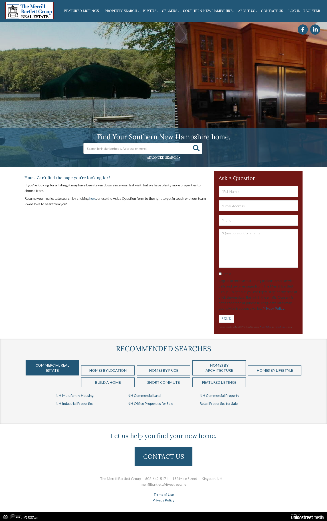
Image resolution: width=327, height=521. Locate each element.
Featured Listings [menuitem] (81, 11)
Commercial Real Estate (52, 367)
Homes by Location (108, 370)
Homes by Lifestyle (275, 370)
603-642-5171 (156, 478)
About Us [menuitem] (246, 11)
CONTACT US (163, 457)
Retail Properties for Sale (219, 403)
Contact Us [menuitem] (272, 11)
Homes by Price (163, 370)
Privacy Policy (273, 308)
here (92, 198)
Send (226, 318)
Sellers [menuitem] (169, 11)
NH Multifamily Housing (75, 395)
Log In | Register (304, 11)
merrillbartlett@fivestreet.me (163, 484)
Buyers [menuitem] (149, 11)
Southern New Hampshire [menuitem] (207, 11)
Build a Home (108, 382)
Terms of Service (281, 327)
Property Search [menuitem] (121, 11)
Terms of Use (163, 494)
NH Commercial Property (219, 395)
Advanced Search (162, 158)
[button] (196, 148)
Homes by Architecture (219, 367)
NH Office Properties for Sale (150, 403)
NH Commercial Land (144, 395)
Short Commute (163, 382)
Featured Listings (219, 382)
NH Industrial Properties (74, 403)
